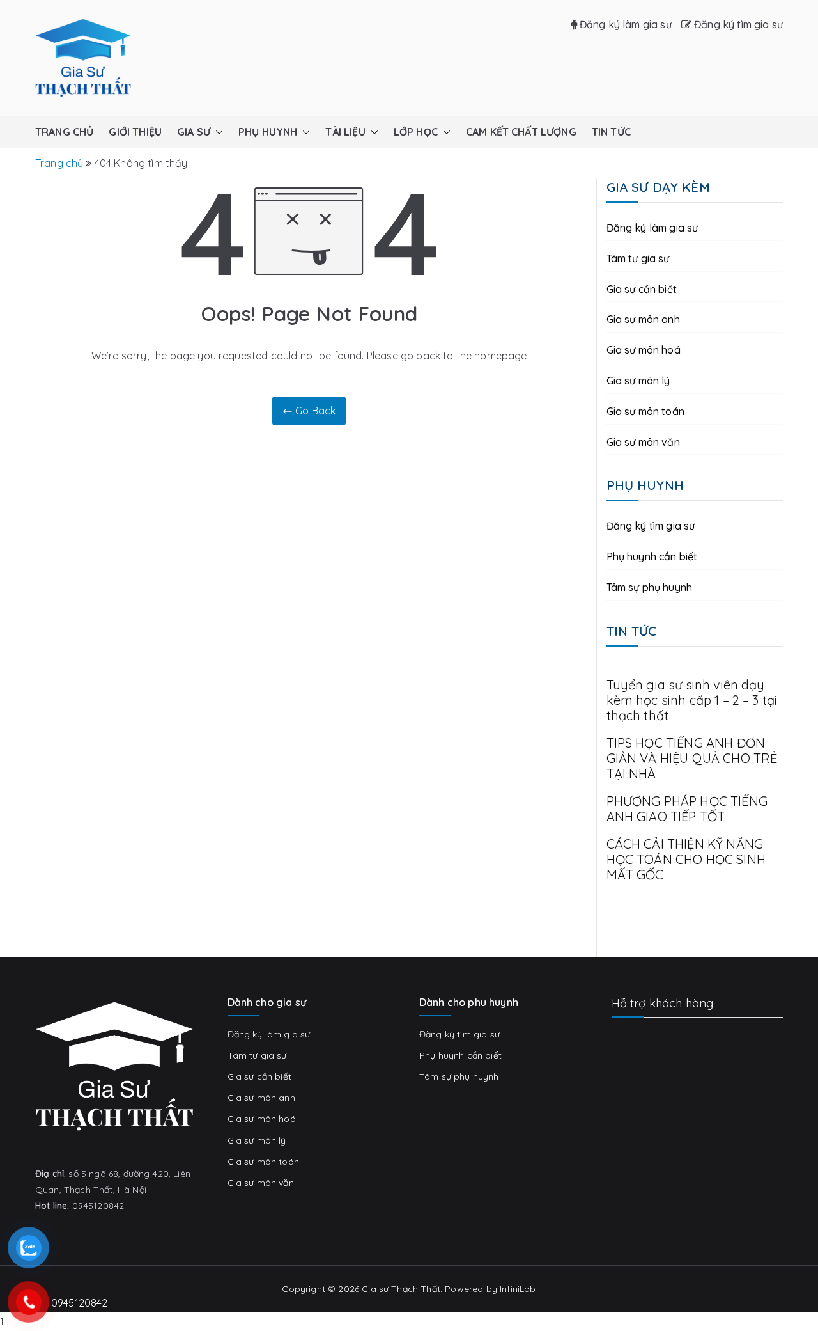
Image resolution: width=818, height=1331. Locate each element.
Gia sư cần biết (641, 289)
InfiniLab (518, 1289)
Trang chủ (64, 131)
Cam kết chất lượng (521, 131)
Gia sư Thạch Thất (401, 1289)
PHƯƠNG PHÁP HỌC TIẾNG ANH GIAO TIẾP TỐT (687, 809)
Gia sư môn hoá (643, 349)
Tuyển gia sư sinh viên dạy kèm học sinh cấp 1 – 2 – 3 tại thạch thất (692, 700)
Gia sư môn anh (643, 319)
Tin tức (611, 131)
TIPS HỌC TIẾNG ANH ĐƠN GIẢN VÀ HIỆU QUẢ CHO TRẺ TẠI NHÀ (692, 759)
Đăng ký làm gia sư (624, 24)
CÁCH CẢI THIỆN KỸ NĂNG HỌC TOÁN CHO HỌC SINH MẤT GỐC (686, 860)
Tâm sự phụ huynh (649, 587)
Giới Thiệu (135, 131)
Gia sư (193, 131)
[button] (216, 132)
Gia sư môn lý (638, 380)
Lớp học (416, 131)
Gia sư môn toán (645, 411)
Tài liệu (345, 131)
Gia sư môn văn (643, 442)
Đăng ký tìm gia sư (737, 24)
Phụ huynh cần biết (652, 556)
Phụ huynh (267, 131)
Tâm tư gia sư (638, 258)
